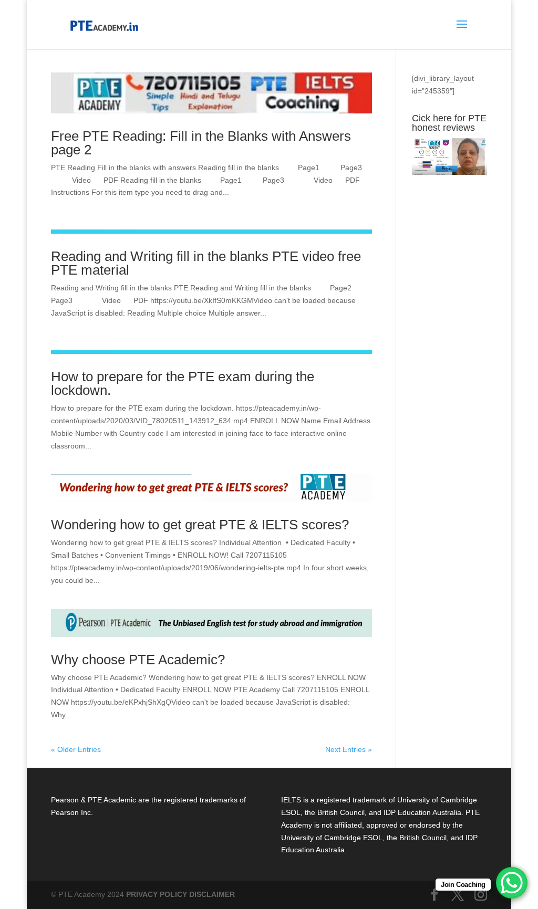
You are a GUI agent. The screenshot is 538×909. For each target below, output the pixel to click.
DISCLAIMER (212, 894)
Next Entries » (348, 749)
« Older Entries (76, 749)
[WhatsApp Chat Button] (511, 882)
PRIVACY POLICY (156, 894)
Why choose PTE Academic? (138, 659)
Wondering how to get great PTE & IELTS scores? (200, 524)
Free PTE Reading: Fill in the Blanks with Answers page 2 (201, 143)
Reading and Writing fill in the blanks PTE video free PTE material (206, 263)
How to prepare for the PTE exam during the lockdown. (182, 383)
